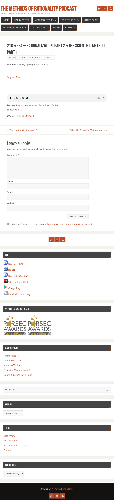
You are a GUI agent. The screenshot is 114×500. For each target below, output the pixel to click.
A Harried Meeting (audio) (17, 369)
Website (11, 202)
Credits (7, 450)
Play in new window (26, 105)
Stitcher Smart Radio (18, 282)
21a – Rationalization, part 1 (22, 129)
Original (11, 77)
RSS (20, 109)
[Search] (107, 390)
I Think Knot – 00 (12, 360)
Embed (55, 105)
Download (44, 105)
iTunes (11, 269)
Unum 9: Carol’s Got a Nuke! (18, 374)
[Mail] (104, 8)
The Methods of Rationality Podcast (38, 8)
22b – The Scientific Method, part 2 (88, 129)
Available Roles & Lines (15, 445)
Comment (13, 154)
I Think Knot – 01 (12, 355)
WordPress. (68, 489)
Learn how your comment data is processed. (69, 223)
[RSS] (99, 8)
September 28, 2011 (31, 57)
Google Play (14, 288)
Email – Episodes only (19, 294)
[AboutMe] (110, 8)
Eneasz (15, 57)
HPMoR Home (11, 440)
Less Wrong (9, 435)
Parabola (56, 489)
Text (18, 77)
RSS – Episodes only (18, 275)
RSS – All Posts (15, 263)
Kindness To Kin (12, 365)
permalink (29, 115)
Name (11, 181)
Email (10, 192)
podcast (48, 57)
